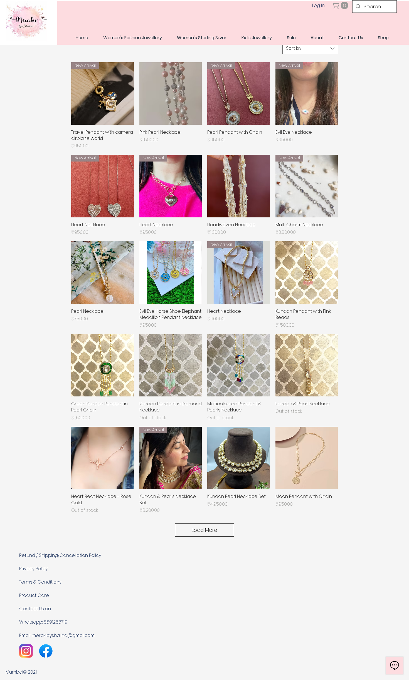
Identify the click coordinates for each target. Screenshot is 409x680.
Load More (204, 530)
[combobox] (310, 48)
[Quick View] (170, 93)
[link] (341, 5)
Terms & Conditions (40, 582)
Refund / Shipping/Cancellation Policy (60, 555)
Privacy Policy (33, 568)
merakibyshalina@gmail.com (63, 635)
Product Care (34, 595)
